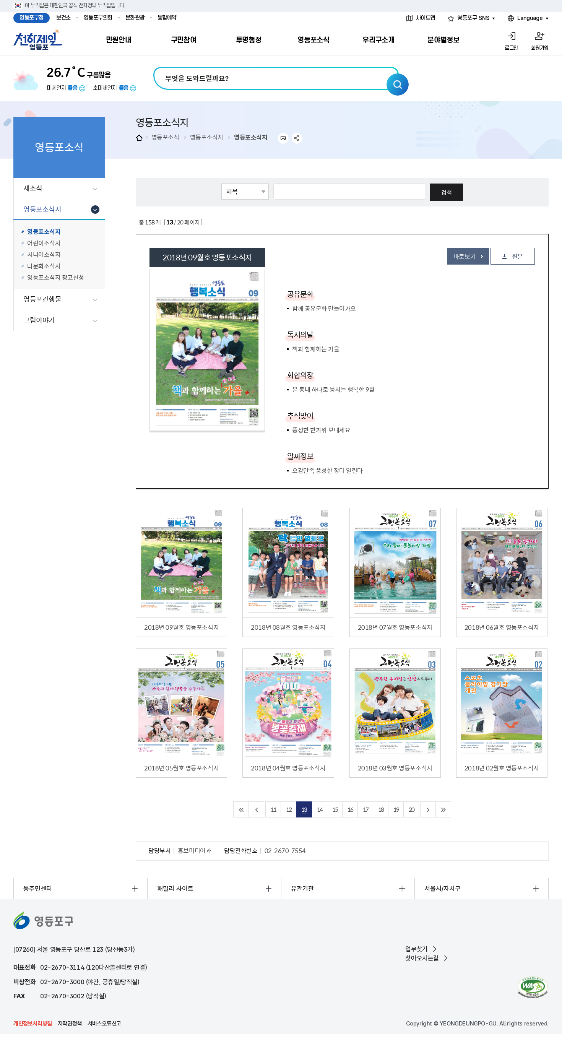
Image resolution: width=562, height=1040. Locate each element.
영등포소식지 (206, 137)
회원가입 (540, 48)
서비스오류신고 (104, 1023)
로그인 (511, 48)
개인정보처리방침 (32, 1023)
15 (335, 809)
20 (411, 809)
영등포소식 (165, 137)
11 (273, 809)
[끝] (443, 809)
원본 (517, 256)
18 (380, 809)
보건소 (63, 18)
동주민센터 (37, 888)
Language (530, 18)
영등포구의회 (98, 18)
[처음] (241, 809)
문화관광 (135, 18)
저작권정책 (70, 1023)
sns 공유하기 (297, 138)
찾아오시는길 (422, 958)
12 (288, 809)
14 (319, 809)
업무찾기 (416, 949)
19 (396, 809)
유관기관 (302, 888)
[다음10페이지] (428, 809)
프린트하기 (283, 138)
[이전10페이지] (256, 809)
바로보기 (464, 256)
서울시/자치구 (442, 888)
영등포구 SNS (473, 18)
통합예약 (167, 18)
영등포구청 (31, 18)
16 (350, 809)
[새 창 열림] (533, 987)
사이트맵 (425, 18)
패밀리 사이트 (175, 888)
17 (365, 809)
